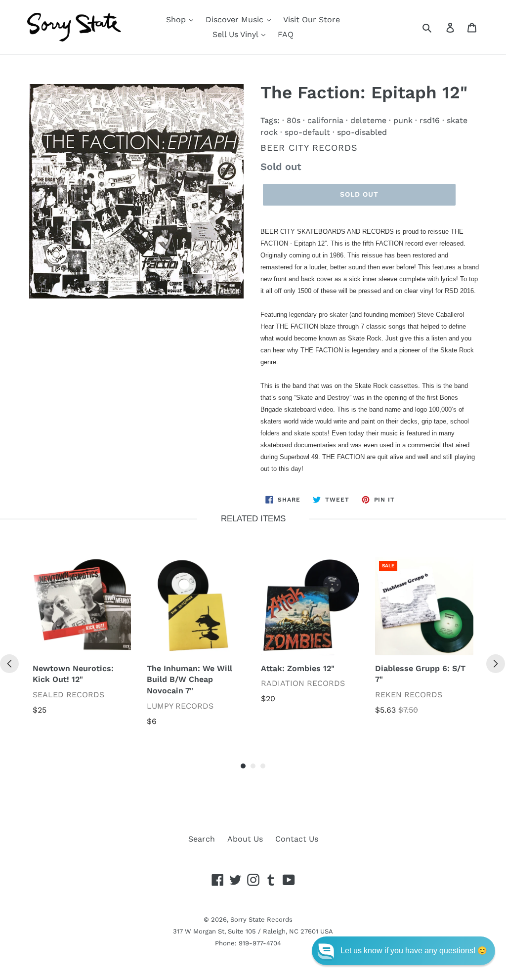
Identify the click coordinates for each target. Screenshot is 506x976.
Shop (177, 19)
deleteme (368, 120)
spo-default (307, 132)
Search (201, 839)
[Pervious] (9, 663)
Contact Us (296, 839)
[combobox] (438, 27)
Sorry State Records (261, 919)
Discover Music (236, 19)
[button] (403, 950)
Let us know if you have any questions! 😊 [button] (413, 950)
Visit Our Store (311, 19)
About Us (245, 839)
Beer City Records (309, 147)
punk (403, 120)
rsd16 (430, 120)
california (325, 120)
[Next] (495, 663)
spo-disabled (362, 132)
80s (293, 120)
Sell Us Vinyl (236, 34)
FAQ (286, 34)
